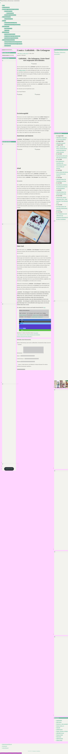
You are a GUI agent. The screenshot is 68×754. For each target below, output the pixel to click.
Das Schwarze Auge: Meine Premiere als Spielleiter (28, 334)
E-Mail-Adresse (20, 358)
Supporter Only (9, 468)
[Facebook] (2, 753)
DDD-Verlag (58, 722)
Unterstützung (5, 748)
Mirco (20, 53)
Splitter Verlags (22, 70)
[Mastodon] (15, 753)
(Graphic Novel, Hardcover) (37, 317)
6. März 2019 (25, 53)
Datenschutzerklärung (7, 744)
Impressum (4, 746)
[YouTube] (9, 753)
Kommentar (20, 353)
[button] (21, 319)
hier (44, 307)
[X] (6, 753)
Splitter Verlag (36, 315)
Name (18, 355)
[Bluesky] (20, 753)
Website (19, 361)
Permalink (36, 333)
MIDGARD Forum (60, 733)
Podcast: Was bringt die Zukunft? (24, 336)
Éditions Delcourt (22, 315)
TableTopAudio (59, 738)
